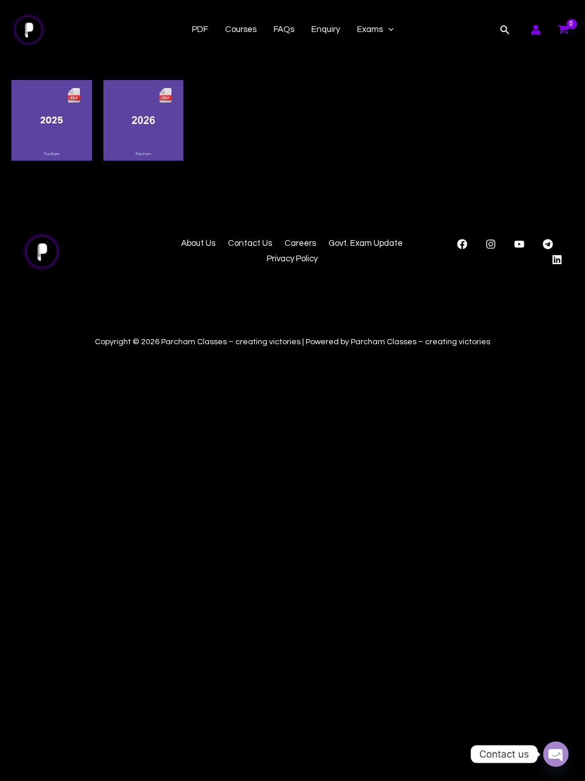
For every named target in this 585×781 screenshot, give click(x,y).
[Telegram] (548, 244)
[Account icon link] (536, 30)
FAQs (284, 29)
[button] (388, 29)
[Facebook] (462, 244)
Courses (241, 29)
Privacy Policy (292, 258)
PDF (200, 29)
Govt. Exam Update (365, 243)
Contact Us (250, 243)
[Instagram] (491, 244)
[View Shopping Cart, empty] (563, 29)
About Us (198, 243)
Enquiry (325, 29)
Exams (370, 29)
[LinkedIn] (557, 259)
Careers (300, 243)
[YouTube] (519, 244)
